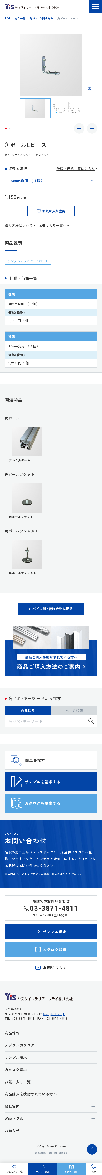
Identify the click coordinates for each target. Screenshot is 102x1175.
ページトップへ (92, 1149)
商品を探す (35, 760)
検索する (91, 721)
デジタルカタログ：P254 (25, 261)
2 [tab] (9, 128)
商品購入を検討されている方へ (31, 1093)
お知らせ (12, 1130)
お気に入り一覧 (18, 1081)
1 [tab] (6, 128)
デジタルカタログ (20, 1044)
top (7, 18)
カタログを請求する (42, 803)
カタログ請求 (16, 1069)
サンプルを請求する (42, 782)
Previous (79, 128)
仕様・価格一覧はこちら (75, 168)
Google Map (52, 1014)
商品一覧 (20, 18)
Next (92, 128)
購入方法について (19, 225)
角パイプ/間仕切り (41, 18)
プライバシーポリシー (51, 1146)
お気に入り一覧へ (53, 225)
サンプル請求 (16, 1057)
